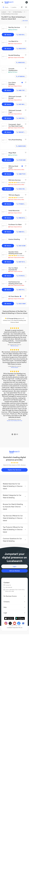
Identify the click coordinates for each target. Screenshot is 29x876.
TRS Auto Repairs (14, 367)
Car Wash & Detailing (17, 12)
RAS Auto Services (14, 346)
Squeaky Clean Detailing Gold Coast (14, 420)
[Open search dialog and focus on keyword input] (2, 7)
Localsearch (3, 12)
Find (9, 12)
